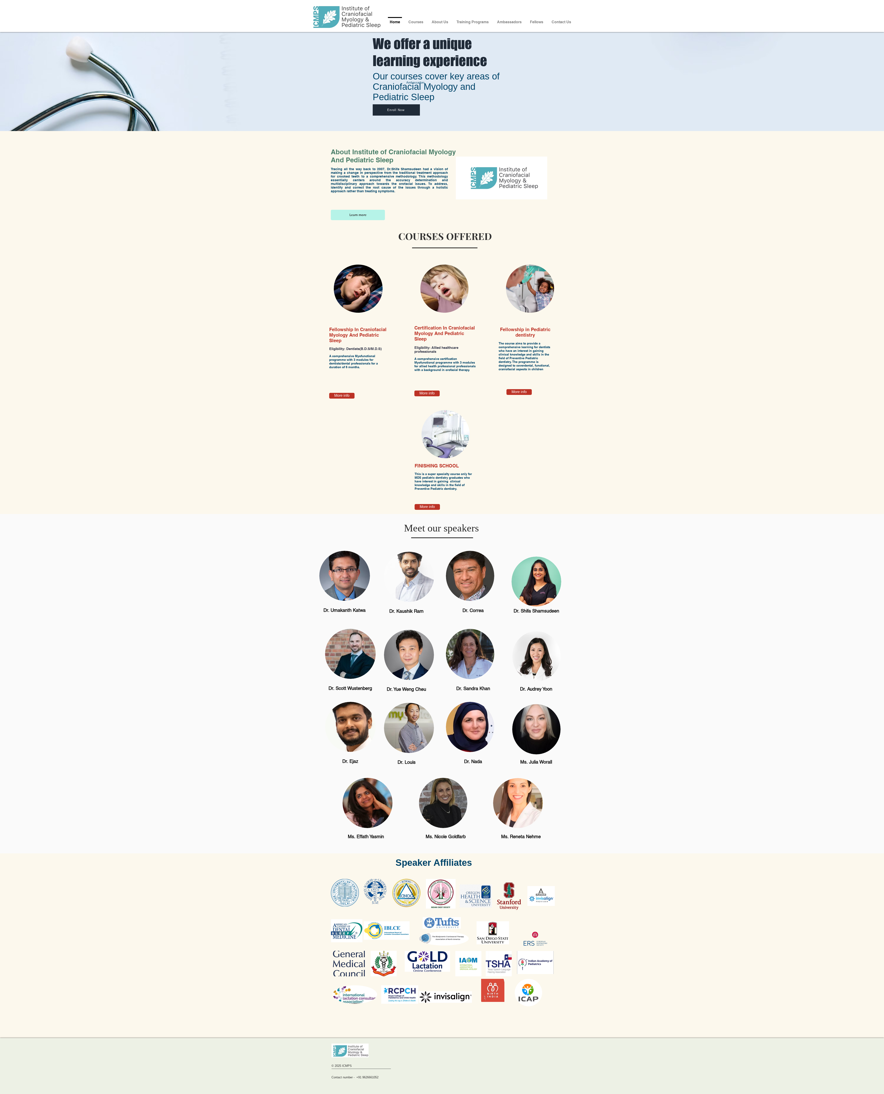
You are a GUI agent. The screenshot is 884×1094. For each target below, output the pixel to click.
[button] (509, 20)
